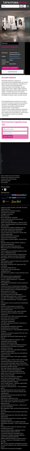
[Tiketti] (10, 197)
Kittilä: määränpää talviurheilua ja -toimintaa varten (14, 222)
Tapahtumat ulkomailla (7, 221)
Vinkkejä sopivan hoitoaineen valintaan (10, 211)
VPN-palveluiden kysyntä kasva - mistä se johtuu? (13, 296)
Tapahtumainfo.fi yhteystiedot (9, 179)
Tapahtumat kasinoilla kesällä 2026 (10, 437)
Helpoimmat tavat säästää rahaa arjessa (11, 246)
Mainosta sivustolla (5, 180)
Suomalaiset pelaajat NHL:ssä (8, 267)
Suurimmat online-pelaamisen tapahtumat (11, 306)
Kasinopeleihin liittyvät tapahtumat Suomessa (12, 361)
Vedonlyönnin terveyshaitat (8, 212)
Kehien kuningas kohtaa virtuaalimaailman (11, 294)
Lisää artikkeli (4, 182)
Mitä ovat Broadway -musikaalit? (9, 217)
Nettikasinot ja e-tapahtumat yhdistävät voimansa (13, 344)
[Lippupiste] (4, 197)
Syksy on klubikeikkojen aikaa (8, 252)
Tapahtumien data (5, 209)
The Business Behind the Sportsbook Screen (12, 433)
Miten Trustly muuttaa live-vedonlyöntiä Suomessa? (14, 443)
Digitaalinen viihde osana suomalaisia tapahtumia (13, 421)
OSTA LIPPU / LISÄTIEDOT (10, 68)
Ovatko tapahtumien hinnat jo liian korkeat (12, 219)
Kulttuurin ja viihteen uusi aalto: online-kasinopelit (13, 311)
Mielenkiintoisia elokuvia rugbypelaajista (11, 276)
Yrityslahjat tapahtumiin (7, 214)
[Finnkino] (6, 201)
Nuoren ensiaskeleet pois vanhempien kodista (12, 308)
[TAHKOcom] (14, 195)
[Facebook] (2, 189)
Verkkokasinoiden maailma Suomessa (10, 432)
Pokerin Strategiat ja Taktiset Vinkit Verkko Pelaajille (14, 360)
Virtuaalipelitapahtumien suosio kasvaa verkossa (13, 390)
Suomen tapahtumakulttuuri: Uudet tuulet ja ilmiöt (14, 363)
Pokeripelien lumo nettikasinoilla (9, 293)
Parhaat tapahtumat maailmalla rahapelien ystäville (14, 251)
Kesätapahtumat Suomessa (8, 319)
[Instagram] (5, 189)
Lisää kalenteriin (12, 72)
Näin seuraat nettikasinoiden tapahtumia (11, 231)
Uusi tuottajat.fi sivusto (7, 309)
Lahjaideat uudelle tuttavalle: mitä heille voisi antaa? (14, 207)
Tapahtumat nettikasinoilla (7, 321)
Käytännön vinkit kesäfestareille (9, 343)
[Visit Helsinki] (6, 195)
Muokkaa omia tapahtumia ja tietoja (10, 177)
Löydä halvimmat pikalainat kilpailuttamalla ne (12, 371)
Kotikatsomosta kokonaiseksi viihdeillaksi (11, 448)
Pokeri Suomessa (5, 216)
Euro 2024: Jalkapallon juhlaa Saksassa (10, 278)
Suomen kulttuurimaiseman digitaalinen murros (13, 430)
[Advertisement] (15, 159)
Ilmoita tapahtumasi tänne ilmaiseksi (10, 175)
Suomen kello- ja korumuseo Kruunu (14, 57)
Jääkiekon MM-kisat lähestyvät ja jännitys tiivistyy (13, 438)
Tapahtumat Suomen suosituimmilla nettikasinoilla (14, 286)
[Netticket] (14, 197)
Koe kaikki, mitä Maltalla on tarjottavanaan (12, 298)
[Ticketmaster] (21, 197)
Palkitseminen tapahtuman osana (9, 398)
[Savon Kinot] (16, 201)
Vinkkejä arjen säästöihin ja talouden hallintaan (12, 435)
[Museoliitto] (21, 195)
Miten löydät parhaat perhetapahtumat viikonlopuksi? (15, 400)
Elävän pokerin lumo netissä (8, 291)
